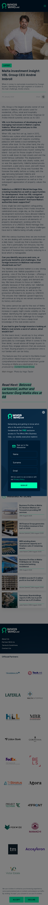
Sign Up (24, 485)
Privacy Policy (19, 479)
